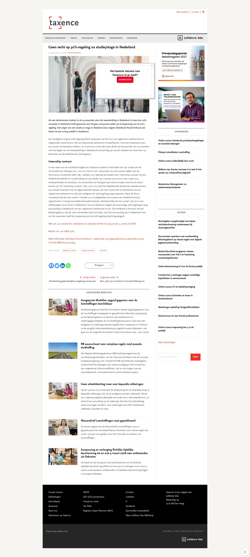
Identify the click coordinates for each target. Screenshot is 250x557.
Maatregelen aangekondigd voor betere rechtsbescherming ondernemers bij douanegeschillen (176, 224)
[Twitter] (56, 265)
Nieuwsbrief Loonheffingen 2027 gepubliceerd (108, 420)
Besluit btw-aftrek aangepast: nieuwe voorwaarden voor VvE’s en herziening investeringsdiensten (176, 254)
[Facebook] (51, 265)
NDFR (86, 492)
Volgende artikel (108, 277)
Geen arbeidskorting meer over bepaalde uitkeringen (112, 384)
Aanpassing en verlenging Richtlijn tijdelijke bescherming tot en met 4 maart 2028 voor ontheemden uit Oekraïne (114, 453)
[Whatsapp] (68, 265)
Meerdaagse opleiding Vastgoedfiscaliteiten (179, 307)
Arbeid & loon (69, 251)
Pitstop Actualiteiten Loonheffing (174, 152)
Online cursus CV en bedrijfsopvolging (176, 287)
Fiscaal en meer (91, 501)
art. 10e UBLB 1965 (65, 231)
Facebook (130, 506)
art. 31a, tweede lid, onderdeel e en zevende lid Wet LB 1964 (82, 224)
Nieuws (103, 251)
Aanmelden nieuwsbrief (137, 511)
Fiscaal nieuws (87, 251)
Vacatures (53, 506)
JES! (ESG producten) (93, 497)
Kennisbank (54, 501)
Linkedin (130, 497)
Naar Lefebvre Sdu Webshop (140, 515)
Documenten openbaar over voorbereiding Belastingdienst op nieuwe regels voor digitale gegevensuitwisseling (180, 239)
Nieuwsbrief (182, 12)
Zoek (197, 357)
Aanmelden (125, 80)
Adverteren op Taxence (59, 515)
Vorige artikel (89, 277)
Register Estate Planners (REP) (98, 511)
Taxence (67, 22)
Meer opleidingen (167, 342)
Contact (195, 12)
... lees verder (142, 332)
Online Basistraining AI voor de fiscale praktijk (180, 266)
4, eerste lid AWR (127, 224)
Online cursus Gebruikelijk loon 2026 (176, 161)
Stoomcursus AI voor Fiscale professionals (178, 316)
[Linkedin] (62, 265)
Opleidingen (54, 497)
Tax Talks (87, 506)
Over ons (52, 511)
